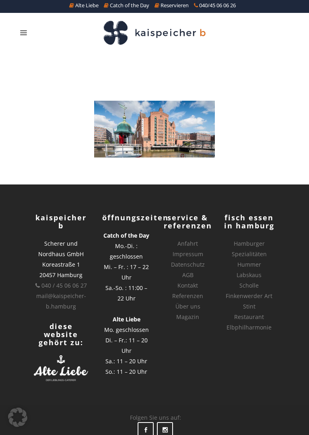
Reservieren (174, 5)
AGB (188, 275)
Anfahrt (187, 243)
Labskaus (249, 275)
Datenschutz (188, 264)
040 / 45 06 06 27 (63, 285)
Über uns (187, 306)
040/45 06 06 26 (217, 5)
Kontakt (187, 285)
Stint (249, 306)
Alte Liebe (86, 5)
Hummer (249, 264)
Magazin (187, 317)
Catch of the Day (129, 5)
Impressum (188, 254)
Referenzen (187, 296)
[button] (17, 417)
